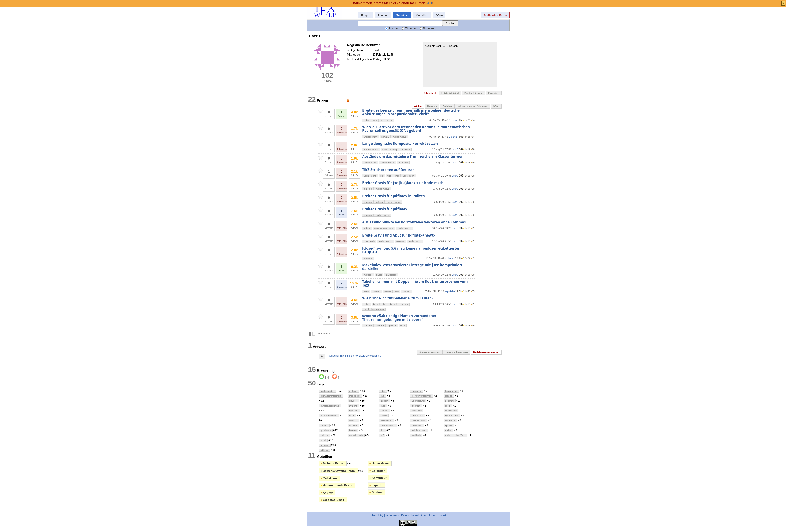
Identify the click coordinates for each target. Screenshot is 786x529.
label (402, 325)
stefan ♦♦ (450, 258)
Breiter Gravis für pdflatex (384, 209)
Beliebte (447, 106)
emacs (404, 304)
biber (351, 415)
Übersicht (430, 93)
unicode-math (370, 137)
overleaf (416, 405)
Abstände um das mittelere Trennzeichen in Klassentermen (412, 156)
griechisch (326, 430)
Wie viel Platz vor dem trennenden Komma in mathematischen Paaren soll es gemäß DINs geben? (416, 129)
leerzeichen (386, 120)
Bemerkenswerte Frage (338, 470)
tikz (389, 175)
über (373, 515)
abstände (403, 162)
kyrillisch (416, 435)
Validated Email (332, 499)
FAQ (380, 515)
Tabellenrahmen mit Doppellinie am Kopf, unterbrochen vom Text (415, 283)
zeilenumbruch (371, 149)
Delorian (453, 120)
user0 (455, 149)
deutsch (353, 420)
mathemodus (370, 162)
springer (368, 258)
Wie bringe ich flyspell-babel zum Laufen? (397, 298)
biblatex (324, 450)
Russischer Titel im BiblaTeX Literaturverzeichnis (354, 355)
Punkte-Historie (473, 93)
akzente (368, 189)
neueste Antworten (457, 352)
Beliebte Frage (332, 463)
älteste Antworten (429, 352)
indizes (379, 202)
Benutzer (402, 15)
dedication (417, 425)
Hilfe (432, 515)
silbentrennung (389, 149)
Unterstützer (379, 463)
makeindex (391, 275)
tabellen (376, 291)
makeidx (368, 275)
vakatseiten (386, 420)
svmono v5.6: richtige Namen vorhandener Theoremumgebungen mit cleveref (399, 317)
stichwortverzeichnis (331, 396)
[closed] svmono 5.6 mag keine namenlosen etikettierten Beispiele (411, 250)
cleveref (380, 325)
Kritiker (326, 492)
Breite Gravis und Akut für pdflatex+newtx (398, 235)
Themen (383, 15)
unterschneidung (329, 415)
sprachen (416, 391)
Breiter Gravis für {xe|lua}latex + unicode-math (402, 182)
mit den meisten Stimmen (472, 106)
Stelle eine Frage (495, 15)
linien (366, 291)
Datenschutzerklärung (414, 515)
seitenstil (449, 401)
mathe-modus (400, 137)
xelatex (324, 425)
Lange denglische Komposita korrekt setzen (400, 143)
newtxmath (369, 241)
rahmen (406, 291)
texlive (448, 430)
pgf (381, 175)
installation (450, 420)
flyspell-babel (379, 304)
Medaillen (422, 15)
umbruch (405, 149)
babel (379, 275)
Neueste (432, 106)
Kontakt (441, 515)
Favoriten (493, 93)
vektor (367, 228)
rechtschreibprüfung (374, 309)
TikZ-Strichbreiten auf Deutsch (388, 169)
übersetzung (370, 175)
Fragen (365, 15)
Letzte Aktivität (450, 93)
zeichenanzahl (419, 430)
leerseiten (417, 410)
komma (385, 137)
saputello (450, 291)
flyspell (393, 304)
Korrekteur (377, 477)
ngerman (353, 410)
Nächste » (324, 333)
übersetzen (408, 175)
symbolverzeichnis (330, 405)
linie (397, 175)
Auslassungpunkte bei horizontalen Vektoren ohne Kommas (414, 222)
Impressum (392, 515)
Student (376, 492)
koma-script (451, 391)
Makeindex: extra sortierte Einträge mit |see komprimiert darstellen (412, 267)
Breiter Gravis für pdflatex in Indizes (393, 196)
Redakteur (328, 478)
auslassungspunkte (384, 228)
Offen (439, 15)
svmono (368, 325)
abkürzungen (370, 120)
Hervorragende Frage (336, 485)
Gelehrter (377, 470)
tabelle (387, 291)
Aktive (418, 106)
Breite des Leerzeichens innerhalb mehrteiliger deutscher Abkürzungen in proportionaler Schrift (411, 112)
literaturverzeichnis (421, 396)
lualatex (324, 435)
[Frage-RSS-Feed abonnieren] (348, 100)
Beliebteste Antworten (486, 352)
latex (447, 405)
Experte (375, 485)
